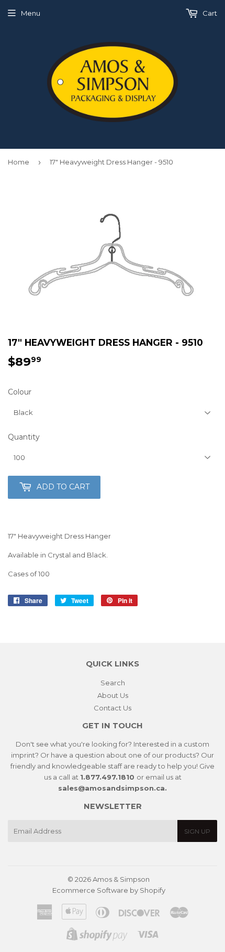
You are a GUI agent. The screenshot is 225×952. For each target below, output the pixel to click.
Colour (19, 392)
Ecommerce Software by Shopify (108, 890)
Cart (209, 13)
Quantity (24, 437)
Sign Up (197, 831)
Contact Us (112, 708)
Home (18, 162)
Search (112, 683)
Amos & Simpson (121, 879)
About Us (112, 695)
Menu (30, 13)
